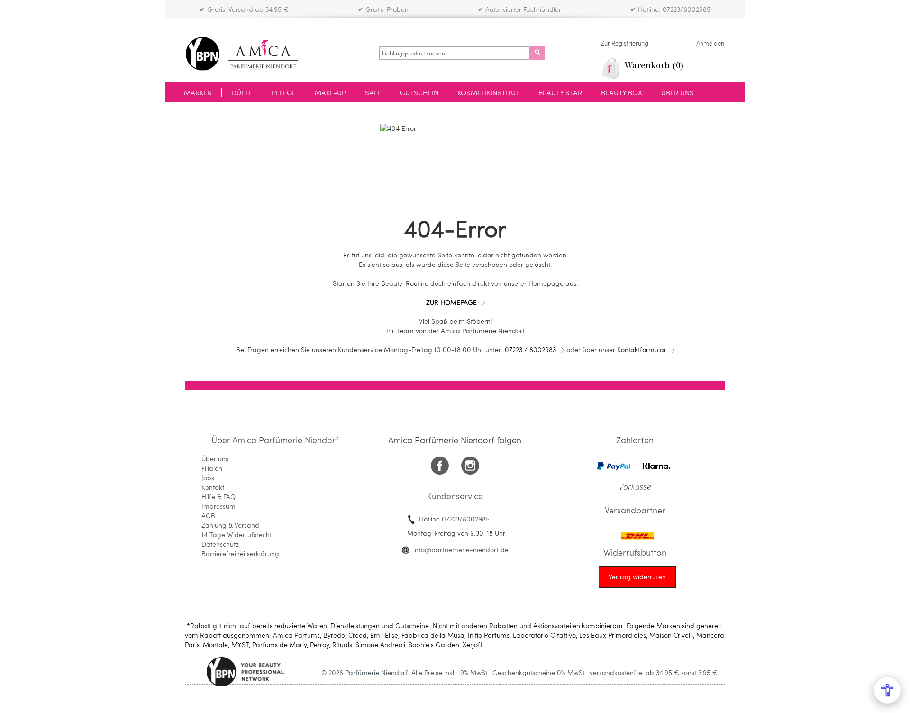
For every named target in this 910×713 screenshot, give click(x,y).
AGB (208, 515)
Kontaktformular (641, 349)
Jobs (207, 477)
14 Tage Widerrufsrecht (236, 534)
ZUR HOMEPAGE (451, 302)
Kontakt (212, 487)
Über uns (214, 458)
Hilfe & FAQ (218, 496)
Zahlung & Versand (230, 525)
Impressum (218, 506)
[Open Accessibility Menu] (887, 690)
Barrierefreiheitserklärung (240, 553)
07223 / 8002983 (530, 349)
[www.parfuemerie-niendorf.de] (249, 54)
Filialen (211, 468)
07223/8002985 (466, 518)
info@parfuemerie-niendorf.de (461, 549)
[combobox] (454, 53)
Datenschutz (220, 543)
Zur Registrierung (624, 43)
